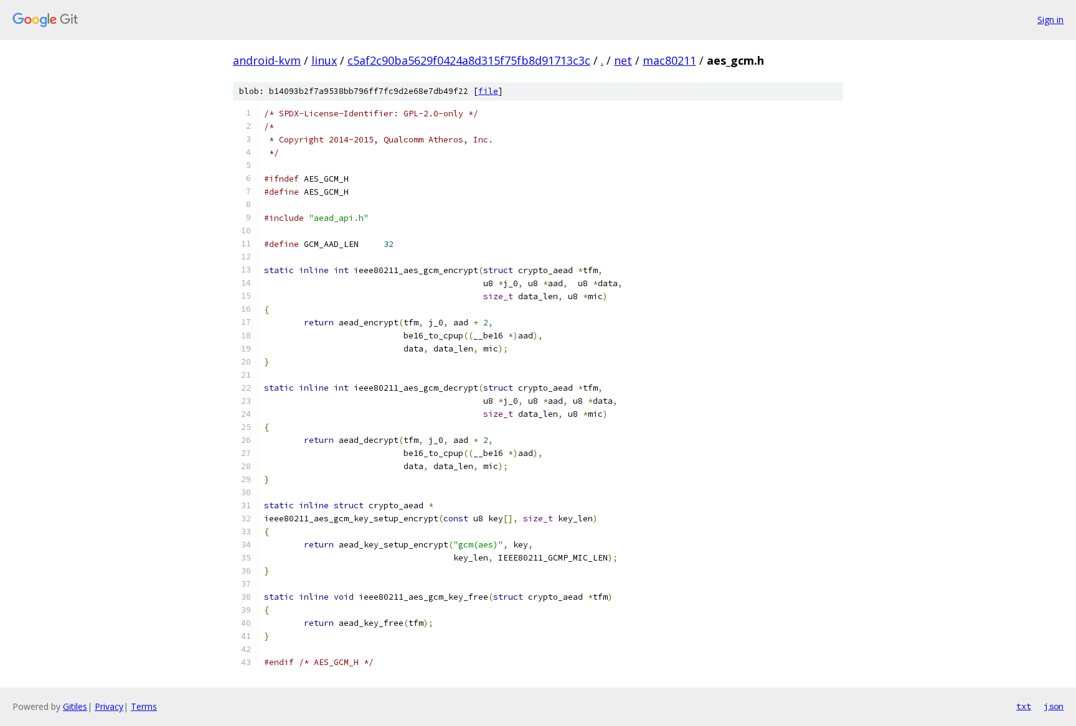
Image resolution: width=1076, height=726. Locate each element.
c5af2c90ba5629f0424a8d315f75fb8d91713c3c (468, 60)
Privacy (109, 706)
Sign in (1050, 20)
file (488, 91)
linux (324, 60)
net (623, 60)
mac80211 (669, 60)
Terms (144, 706)
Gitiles (75, 706)
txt (1023, 706)
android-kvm (267, 60)
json (1054, 706)
